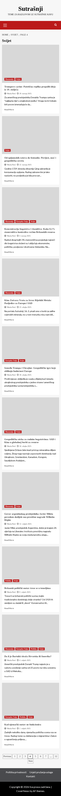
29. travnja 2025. (25, 93)
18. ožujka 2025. (25, 375)
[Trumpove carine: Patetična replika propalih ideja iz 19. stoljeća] (30, 64)
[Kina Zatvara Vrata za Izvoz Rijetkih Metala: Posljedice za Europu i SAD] (30, 278)
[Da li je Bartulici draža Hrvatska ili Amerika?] (30, 634)
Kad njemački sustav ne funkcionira (22, 724)
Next (30, 761)
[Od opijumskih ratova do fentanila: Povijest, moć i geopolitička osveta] (30, 135)
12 (56, 756)
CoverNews (22, 790)
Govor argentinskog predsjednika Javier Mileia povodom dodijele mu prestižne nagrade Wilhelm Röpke (29, 517)
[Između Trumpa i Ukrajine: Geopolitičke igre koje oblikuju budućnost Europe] (30, 345)
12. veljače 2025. (25, 524)
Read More (9, 109)
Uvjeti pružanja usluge (41, 772)
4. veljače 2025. (25, 660)
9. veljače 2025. (25, 592)
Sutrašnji (30, 8)
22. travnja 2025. (25, 165)
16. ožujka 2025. (25, 446)
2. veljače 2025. (25, 728)
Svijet (18, 79)
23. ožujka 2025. (25, 307)
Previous (7, 756)
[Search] (56, 25)
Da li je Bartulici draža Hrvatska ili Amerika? (27, 656)
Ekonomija (9, 79)
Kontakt (30, 776)
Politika (8, 581)
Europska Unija (22, 221)
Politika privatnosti (16, 772)
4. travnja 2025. (25, 236)
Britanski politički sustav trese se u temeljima (27, 588)
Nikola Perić (11, 93)
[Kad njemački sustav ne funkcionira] (30, 702)
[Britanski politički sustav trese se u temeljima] (30, 565)
